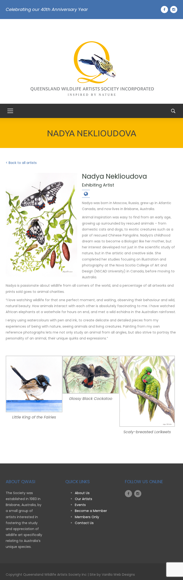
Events (80, 504)
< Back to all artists (21, 162)
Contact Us (84, 523)
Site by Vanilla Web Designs (112, 574)
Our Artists (83, 498)
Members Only (87, 517)
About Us (82, 493)
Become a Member (91, 510)
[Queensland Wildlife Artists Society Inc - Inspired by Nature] (91, 70)
